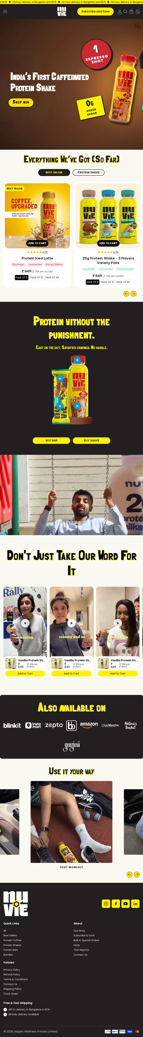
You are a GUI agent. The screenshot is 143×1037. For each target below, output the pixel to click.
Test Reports (81, 950)
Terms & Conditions (15, 979)
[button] (125, 11)
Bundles (8, 954)
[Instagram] (106, 904)
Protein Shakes (12, 945)
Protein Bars (10, 950)
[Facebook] (116, 904)
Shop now (21, 102)
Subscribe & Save (84, 935)
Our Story (79, 930)
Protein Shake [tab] (88, 172)
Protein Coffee (12, 940)
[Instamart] (33, 725)
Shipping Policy (12, 989)
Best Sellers (10, 935)
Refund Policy (11, 974)
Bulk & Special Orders (86, 940)
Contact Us (80, 954)
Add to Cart (25, 673)
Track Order (10, 994)
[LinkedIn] (135, 904)
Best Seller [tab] (54, 172)
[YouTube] (125, 904)
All (4, 930)
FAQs (77, 945)
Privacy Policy (11, 969)
